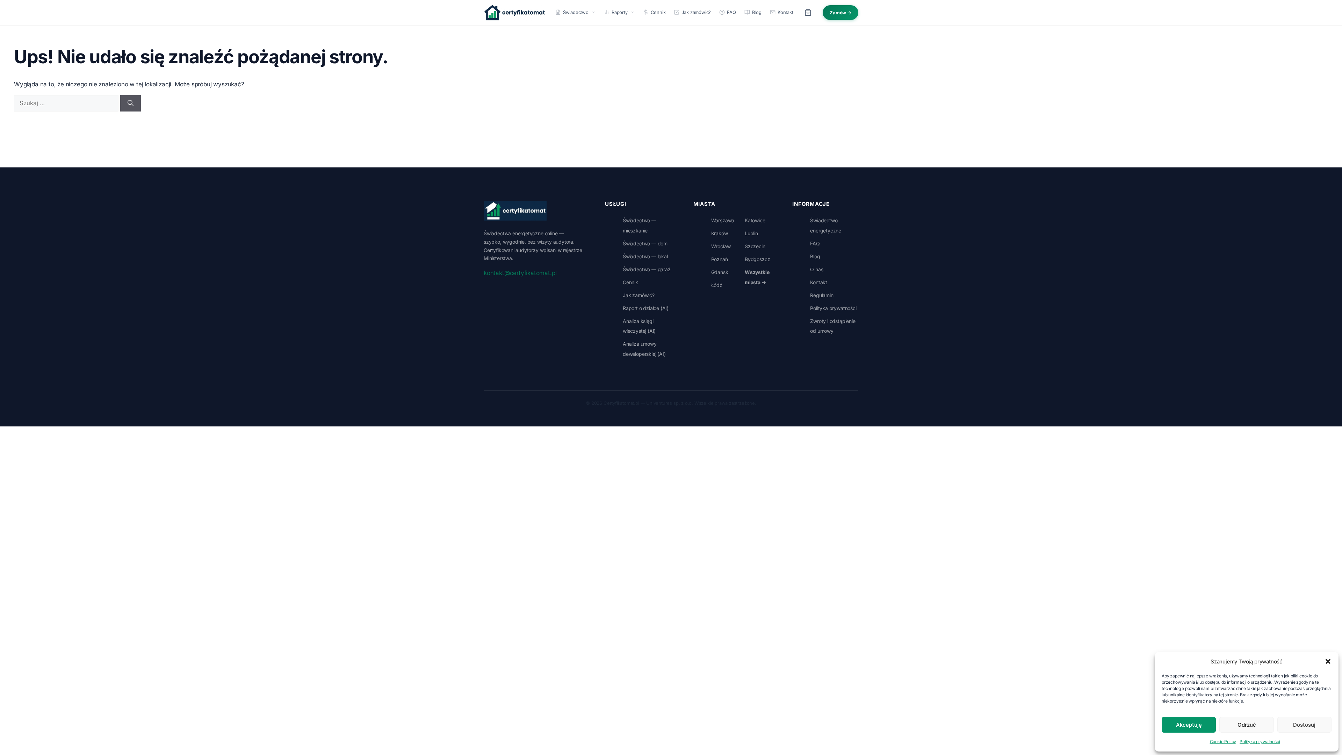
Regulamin (821, 295)
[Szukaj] (130, 103)
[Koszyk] (808, 12)
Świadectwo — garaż (647, 269)
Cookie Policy (1223, 741)
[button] (1328, 661)
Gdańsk (719, 272)
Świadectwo (576, 12)
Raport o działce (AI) (646, 308)
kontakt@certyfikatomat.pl (520, 272)
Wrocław (721, 246)
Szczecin (755, 246)
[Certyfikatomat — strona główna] (515, 12)
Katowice (755, 220)
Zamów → (840, 12)
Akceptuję (1189, 724)
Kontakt (785, 12)
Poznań (719, 259)
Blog (757, 12)
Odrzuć (1247, 724)
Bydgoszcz (757, 259)
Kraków (719, 233)
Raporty (620, 12)
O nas (816, 269)
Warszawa (723, 220)
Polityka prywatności (1260, 741)
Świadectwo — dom (645, 243)
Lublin (751, 233)
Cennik (658, 12)
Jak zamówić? (696, 12)
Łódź (716, 285)
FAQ (731, 12)
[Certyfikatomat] (515, 211)
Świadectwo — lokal (645, 256)
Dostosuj (1304, 724)
